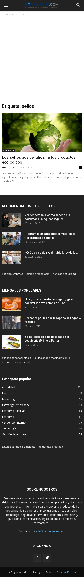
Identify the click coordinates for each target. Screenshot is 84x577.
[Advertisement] (42, 61)
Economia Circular (13, 411)
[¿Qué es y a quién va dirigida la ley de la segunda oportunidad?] (11, 257)
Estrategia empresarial (16, 405)
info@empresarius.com (50, 531)
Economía (8, 417)
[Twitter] (47, 558)
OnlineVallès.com (66, 572)
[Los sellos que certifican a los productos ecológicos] (42, 132)
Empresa (7, 393)
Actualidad (8, 150)
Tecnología (9, 428)
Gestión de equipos (14, 434)
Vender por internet (14, 422)
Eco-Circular (9, 167)
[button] (78, 5)
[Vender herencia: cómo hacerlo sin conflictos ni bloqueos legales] (11, 220)
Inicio (5, 14)
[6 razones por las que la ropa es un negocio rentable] (11, 322)
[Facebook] (37, 558)
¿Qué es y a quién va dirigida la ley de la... (51, 252)
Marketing (8, 399)
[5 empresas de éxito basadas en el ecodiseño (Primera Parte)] (11, 342)
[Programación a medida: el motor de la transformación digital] (11, 238)
